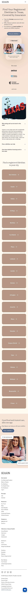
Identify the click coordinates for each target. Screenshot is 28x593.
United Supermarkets (6, 563)
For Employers (4, 487)
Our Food (3, 503)
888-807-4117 (4, 521)
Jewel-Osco (4, 544)
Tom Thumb (4, 561)
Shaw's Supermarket (6, 556)
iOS (2, 495)
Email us (3, 523)
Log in (2, 489)
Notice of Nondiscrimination (8, 582)
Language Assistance (6, 586)
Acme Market (4, 531)
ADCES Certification (6, 589)
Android (3, 497)
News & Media (4, 509)
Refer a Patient (4, 482)
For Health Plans (5, 486)
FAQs (2, 511)
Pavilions (3, 550)
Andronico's (4, 536)
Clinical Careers (5, 515)
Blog (2, 505)
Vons (2, 565)
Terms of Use (4, 580)
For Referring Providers (6, 480)
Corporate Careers (5, 513)
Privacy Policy (4, 578)
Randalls (3, 552)
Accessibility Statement (7, 588)
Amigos (3, 535)
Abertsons (3, 533)
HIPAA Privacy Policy (6, 584)
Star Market (4, 560)
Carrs (2, 542)
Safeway (3, 554)
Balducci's (3, 540)
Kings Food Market (5, 546)
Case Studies (4, 507)
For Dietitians (4, 484)
